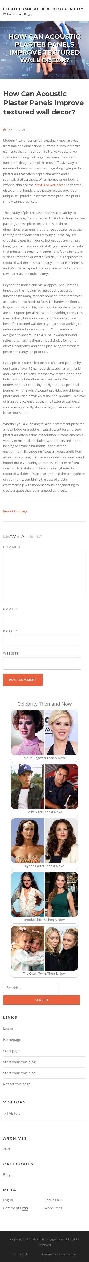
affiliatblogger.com (50, 1239)
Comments (15, 1208)
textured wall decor (50, 185)
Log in (8, 1028)
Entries (53, 1200)
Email (10, 631)
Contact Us (20, 1254)
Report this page (15, 511)
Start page (11, 1050)
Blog (6, 1174)
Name (10, 609)
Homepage (12, 1039)
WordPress (53, 1208)
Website (11, 653)
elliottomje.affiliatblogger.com (43, 8)
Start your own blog (19, 1062)
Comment (12, 547)
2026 (7, 1148)
